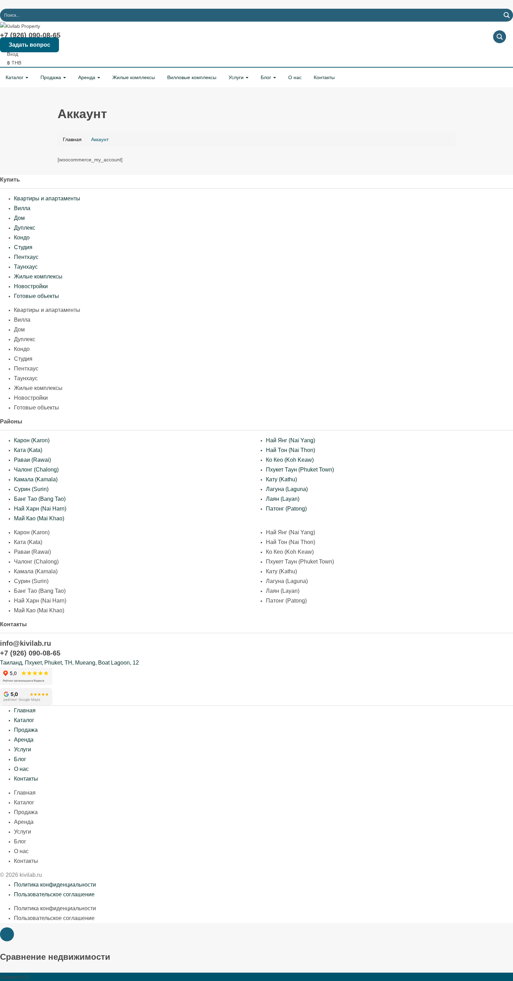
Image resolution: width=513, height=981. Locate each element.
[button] (7, 934)
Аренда (87, 77)
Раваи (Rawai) (32, 460)
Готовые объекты (36, 296)
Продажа (51, 77)
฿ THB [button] (15, 63)
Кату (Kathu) (281, 479)
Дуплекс (24, 228)
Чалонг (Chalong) (36, 470)
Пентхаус (26, 257)
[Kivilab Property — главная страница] (20, 26)
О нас (295, 77)
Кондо (22, 237)
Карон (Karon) (32, 440)
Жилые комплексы (133, 77)
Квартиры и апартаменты (47, 198)
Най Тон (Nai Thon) (290, 450)
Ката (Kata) (28, 450)
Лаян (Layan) (282, 499)
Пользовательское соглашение (54, 894)
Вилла (22, 208)
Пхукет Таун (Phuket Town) (300, 470)
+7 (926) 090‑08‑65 (30, 35)
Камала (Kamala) (36, 479)
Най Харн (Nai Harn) (40, 509)
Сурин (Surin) (31, 489)
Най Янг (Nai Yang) (290, 440)
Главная (25, 710)
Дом (19, 218)
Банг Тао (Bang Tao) (40, 499)
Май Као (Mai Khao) (39, 518)
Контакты (324, 77)
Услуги (237, 77)
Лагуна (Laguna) (287, 489)
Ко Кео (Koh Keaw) (290, 460)
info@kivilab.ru (25, 643)
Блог (267, 77)
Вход (12, 54)
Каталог (15, 77)
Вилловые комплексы (191, 77)
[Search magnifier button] (506, 15)
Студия (23, 247)
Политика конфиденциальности (55, 885)
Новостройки (31, 286)
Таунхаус (26, 267)
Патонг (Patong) (286, 509)
